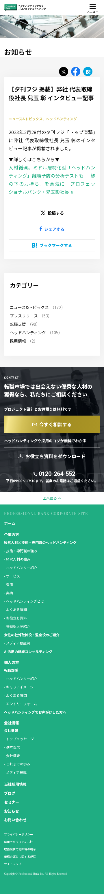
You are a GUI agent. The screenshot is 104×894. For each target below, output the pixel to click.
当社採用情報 (15, 784)
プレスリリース (24, 316)
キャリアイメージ (20, 686)
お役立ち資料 (16, 617)
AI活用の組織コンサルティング (28, 651)
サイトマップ (12, 864)
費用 (9, 584)
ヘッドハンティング (28, 332)
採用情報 (18, 341)
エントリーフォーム (21, 703)
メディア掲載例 (18, 643)
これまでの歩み (18, 763)
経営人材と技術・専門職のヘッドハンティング (40, 542)
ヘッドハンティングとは (25, 601)
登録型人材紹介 (18, 626)
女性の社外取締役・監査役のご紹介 (32, 634)
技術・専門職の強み (21, 550)
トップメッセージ (20, 738)
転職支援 (18, 324)
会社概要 (13, 755)
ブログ (9, 793)
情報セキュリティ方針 (18, 842)
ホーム (9, 523)
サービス (13, 575)
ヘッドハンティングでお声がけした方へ (35, 712)
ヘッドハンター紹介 (21, 567)
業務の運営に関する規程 (20, 856)
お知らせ (11, 811)
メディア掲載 (16, 772)
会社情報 (11, 730)
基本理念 (13, 747)
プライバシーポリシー (18, 834)
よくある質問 (16, 609)
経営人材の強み (18, 559)
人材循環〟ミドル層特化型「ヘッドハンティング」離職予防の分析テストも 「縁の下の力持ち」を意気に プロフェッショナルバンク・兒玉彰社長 (52, 179)
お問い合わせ (15, 819)
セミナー (11, 802)
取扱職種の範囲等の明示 (20, 849)
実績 (9, 592)
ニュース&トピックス (29, 307)
